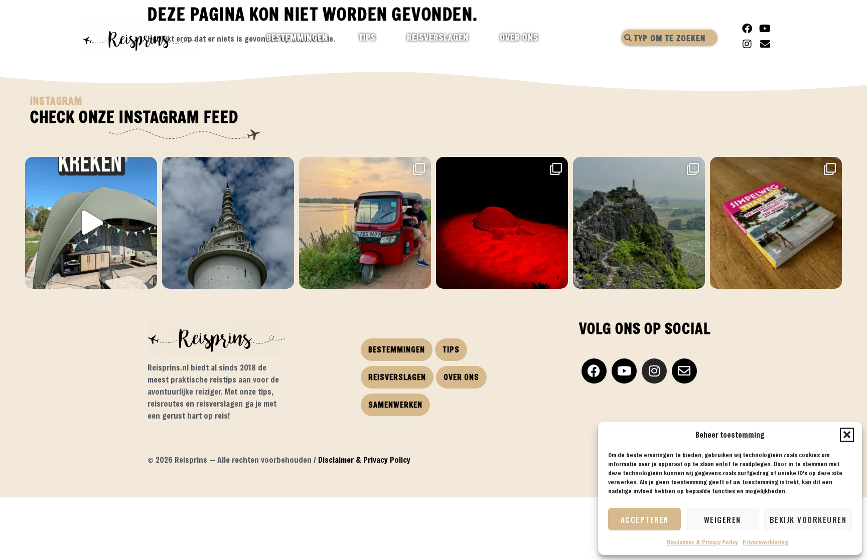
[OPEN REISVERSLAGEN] (477, 37)
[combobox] (669, 38)
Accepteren (645, 519)
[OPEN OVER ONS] (547, 37)
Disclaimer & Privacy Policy (702, 542)
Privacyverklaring (765, 542)
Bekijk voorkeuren (808, 519)
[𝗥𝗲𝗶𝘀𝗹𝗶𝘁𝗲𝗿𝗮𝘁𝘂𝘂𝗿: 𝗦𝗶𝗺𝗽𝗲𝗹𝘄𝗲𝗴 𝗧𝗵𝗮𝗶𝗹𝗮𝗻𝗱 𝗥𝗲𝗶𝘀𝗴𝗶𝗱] (776, 223)
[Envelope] (765, 44)
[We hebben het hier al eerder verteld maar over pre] (365, 223)
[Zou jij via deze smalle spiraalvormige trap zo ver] (228, 223)
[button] (847, 435)
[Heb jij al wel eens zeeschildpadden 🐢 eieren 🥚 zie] (502, 223)
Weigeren (722, 519)
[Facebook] (747, 29)
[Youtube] (765, 29)
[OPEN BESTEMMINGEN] (336, 37)
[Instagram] (747, 44)
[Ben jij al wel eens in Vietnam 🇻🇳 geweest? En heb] (639, 223)
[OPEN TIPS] (384, 37)
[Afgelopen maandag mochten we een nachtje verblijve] (91, 223)
